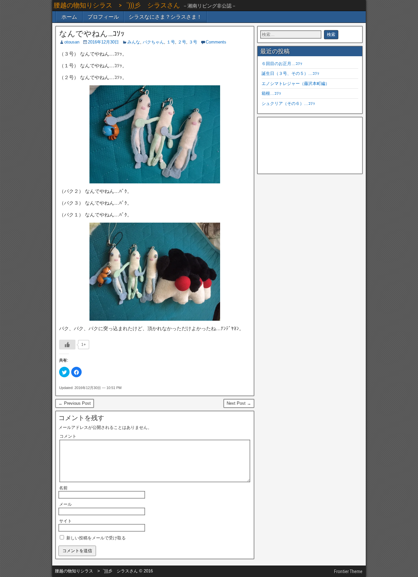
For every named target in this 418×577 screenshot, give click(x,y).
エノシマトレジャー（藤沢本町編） (296, 83)
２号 (182, 42)
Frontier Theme (348, 571)
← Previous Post (74, 403)
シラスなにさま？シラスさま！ (165, 17)
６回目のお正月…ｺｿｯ (282, 63)
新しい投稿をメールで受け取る (96, 537)
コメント (67, 436)
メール (65, 504)
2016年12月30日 (103, 42)
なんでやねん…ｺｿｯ (91, 33)
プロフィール (103, 17)
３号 (193, 42)
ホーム (69, 17)
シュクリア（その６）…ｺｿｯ (288, 103)
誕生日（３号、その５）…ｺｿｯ (290, 73)
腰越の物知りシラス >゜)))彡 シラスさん (117, 5)
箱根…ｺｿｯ (271, 93)
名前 (63, 487)
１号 (171, 42)
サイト (65, 520)
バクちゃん (153, 42)
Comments (216, 42)
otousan (71, 42)
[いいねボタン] (67, 344)
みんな (133, 42)
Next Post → (239, 403)
